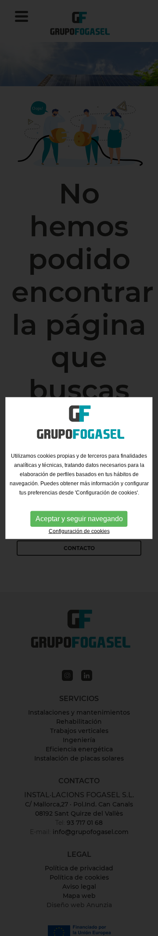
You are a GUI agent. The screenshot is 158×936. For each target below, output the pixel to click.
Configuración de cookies (79, 531)
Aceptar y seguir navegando (79, 518)
